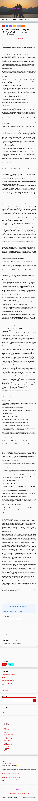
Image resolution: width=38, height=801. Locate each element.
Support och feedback (8, 732)
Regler (15, 793)
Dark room (6, 750)
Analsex (14, 25)
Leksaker (18, 25)
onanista (3, 759)
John (2, 777)
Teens (7, 25)
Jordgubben (4, 773)
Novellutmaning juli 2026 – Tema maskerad (8, 680)
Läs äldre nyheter (5, 690)
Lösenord (3, 656)
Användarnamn (4, 652)
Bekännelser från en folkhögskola (17, 38)
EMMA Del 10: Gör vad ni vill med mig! (14, 767)
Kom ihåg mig (5, 661)
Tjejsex (3, 25)
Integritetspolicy (26, 793)
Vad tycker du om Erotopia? (9, 734)
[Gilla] (2, 627)
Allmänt (5, 725)
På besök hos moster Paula (12, 763)
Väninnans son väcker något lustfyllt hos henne (13, 777)
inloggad (8, 643)
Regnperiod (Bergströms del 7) (13, 773)
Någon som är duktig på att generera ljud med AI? (12, 721)
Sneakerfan (4, 767)
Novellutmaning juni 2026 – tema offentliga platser (9, 686)
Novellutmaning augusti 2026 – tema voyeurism (8, 674)
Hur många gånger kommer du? (9, 746)
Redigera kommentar (7, 740)
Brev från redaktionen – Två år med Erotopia (8, 683)
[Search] (34, 700)
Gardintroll (4, 763)
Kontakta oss (11, 793)
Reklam (5, 728)
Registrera (11, 664)
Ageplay (23, 25)
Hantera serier (4, 677)
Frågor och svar (20, 793)
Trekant (10, 25)
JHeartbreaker (11, 34)
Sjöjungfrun (8, 759)
